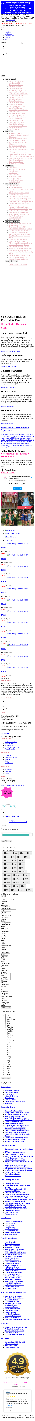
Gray (8, 1070)
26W (26, 879)
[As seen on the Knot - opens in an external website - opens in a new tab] (7, 799)
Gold (8, 1065)
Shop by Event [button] (5, 1087)
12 (7, 861)
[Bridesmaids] (8, 905)
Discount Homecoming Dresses (15, 1141)
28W (8, 883)
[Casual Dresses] (8, 907)
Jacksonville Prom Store (12, 747)
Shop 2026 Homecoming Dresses (11, 351)
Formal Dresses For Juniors (14, 1222)
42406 (3, 547)
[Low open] (6, 935)
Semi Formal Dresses (11, 1229)
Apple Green (11, 1019)
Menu (3, 75)
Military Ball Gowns (11, 1096)
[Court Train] (5, 970)
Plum (8, 1053)
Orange (9, 1057)
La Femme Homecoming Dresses (15, 1127)
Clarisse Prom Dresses (12, 1260)
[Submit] (22, 43)
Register (7, 37)
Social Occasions (10, 1227)
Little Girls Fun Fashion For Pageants (17, 1203)
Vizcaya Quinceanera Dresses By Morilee (18, 1169)
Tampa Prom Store (10, 749)
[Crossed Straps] (6, 931)
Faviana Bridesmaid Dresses (14, 1329)
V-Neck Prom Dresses (12, 1317)
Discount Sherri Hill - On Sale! (15, 1342)
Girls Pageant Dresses (12, 1183)
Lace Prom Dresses (11, 1305)
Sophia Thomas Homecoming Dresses (17, 1130)
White (8, 1074)
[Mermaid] (5, 986)
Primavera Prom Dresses (13, 1279)
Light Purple (10, 1041)
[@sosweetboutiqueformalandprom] (5, 478)
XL (21, 890)
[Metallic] (3, 940)
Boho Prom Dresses (11, 1300)
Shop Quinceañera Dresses (9, 387)
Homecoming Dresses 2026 (13, 1111)
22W (8, 879)
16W (8, 875)
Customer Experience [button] (12, 816)
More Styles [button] (5, 1338)
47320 (3, 660)
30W (17, 883)
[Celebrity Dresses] (7, 923)
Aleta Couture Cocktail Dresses (15, 1116)
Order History (9, 771)
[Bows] (5, 951)
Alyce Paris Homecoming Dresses (16, 1118)
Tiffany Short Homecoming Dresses (16, 1137)
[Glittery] (3, 939)
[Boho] (6, 914)
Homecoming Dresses (12, 1090)
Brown (9, 1067)
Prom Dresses (9, 1098)
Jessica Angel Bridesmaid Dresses (16, 1327)
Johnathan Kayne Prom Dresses (15, 1269)
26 (15, 868)
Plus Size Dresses (10, 1288)
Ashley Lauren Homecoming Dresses (17, 1113)
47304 (3, 649)
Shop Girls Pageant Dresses (9, 366)
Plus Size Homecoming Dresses (15, 1139)
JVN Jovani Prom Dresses (13, 1272)
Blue (8, 1033)
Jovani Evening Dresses (12, 1232)
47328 (3, 671)
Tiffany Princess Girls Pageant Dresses (17, 1194)
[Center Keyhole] (7, 924)
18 (7, 864)
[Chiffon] (4, 958)
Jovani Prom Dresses (11, 1270)
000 (7, 853)
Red (8, 1055)
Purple (9, 1037)
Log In (7, 39)
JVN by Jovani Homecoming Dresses (17, 1125)
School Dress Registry (12, 1344)
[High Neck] (5, 977)
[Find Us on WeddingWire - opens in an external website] (8, 807)
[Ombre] (3, 944)
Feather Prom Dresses (12, 1301)
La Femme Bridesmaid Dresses (15, 1334)
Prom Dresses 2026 (11, 1242)
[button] (10, 79)
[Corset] (7, 926)
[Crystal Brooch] (5, 953)
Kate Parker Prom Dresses (13, 1265)
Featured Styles (9, 540)
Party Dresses (9, 1225)
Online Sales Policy (11, 757)
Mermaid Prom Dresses (12, 1308)
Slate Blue (10, 1031)
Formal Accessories (11, 1214)
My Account (8, 34)
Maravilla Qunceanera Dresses (15, 1160)
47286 (3, 615)
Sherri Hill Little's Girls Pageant (15, 1207)
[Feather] (4, 960)
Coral (8, 1059)
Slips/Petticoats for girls (12, 1210)
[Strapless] (6, 1005)
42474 (3, 581)
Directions (8, 759)
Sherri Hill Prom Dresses (13, 1283)
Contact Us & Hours (11, 742)
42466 (3, 570)
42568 (3, 604)
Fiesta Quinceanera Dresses (14, 1154)
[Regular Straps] (6, 1002)
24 (7, 868)
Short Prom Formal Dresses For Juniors (18, 1319)
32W (26, 883)
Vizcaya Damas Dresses (12, 1174)
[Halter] (5, 976)
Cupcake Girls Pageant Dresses (15, 1192)
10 (27, 857)
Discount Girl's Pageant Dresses (15, 1201)
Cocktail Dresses (10, 1312)
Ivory (8, 1061)
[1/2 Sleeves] (7, 992)
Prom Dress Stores (11, 1345)
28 (22, 868)
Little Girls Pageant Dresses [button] (10, 1180)
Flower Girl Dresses (11, 1212)
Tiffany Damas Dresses (12, 1172)
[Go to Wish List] (3, 27)
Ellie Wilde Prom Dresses (13, 1261)
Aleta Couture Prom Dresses (14, 1249)
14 (15, 861)
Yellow (9, 1015)
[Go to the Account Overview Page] (1, 29)
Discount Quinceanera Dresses (15, 1152)
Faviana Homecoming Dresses (14, 1121)
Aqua (8, 1025)
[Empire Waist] (5, 984)
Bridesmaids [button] (5, 1323)
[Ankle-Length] (5, 965)
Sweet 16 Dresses (10, 1099)
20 (15, 864)
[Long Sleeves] (7, 995)
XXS (8, 886)
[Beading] (5, 949)
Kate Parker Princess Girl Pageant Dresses (19, 1200)
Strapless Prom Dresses (12, 1314)
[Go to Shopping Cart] (1, 27)
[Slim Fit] (5, 988)
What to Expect (9, 745)
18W (17, 875)
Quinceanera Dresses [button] (8, 1145)
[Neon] (3, 942)
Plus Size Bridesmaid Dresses (14, 1331)
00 (16, 853)
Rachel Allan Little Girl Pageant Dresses (18, 1198)
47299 (3, 638)
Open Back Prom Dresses (13, 1296)
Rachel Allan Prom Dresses (14, 1281)
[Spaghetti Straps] (6, 1004)
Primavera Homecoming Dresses (15, 1129)
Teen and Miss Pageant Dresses (15, 1101)
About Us (8, 756)
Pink (8, 1045)
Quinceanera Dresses (11, 1092)
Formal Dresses (10, 1223)
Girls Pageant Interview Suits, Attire (16, 1208)
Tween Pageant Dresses (12, 1191)
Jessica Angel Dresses (12, 1267)
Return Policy (9, 743)
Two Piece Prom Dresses (13, 1316)
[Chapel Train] (5, 968)
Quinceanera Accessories (13, 1176)
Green (8, 1021)
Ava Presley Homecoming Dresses (16, 1114)
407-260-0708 (10, 20)
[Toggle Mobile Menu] (1, 809)
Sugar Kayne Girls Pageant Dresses (16, 1196)
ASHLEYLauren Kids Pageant (15, 1205)
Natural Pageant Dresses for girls (15, 1189)
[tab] (19, 816)
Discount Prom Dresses (12, 1244)
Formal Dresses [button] (6, 1218)
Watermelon (10, 1051)
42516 (3, 592)
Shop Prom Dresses (7, 423)
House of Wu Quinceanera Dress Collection (19, 1156)
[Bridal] (8, 903)
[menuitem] (19, 32)
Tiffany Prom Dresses (12, 1286)
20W (26, 875)
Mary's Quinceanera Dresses (14, 1158)
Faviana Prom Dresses (12, 1263)
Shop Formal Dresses (7, 406)
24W (17, 879)
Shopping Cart (9, 35)
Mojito (9, 1017)
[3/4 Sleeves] (7, 993)
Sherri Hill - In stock (11, 1332)
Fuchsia (9, 1049)
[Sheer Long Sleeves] (7, 997)
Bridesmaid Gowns (11, 1234)
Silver (8, 1072)
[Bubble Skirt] (7, 921)
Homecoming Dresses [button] (8, 1107)
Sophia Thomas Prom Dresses (14, 1285)
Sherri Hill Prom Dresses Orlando (16, 1132)
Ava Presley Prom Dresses (13, 1254)
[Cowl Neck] (5, 974)
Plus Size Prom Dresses (12, 1278)
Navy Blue (10, 1035)
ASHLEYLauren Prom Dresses (15, 1253)
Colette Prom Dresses (12, 1258)
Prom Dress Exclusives (12, 1245)
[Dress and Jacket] (6, 916)
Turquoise (10, 1027)
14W (23, 872)
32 (15, 872)
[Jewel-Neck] (5, 979)
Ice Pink (9, 1043)
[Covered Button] (6, 930)
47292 (3, 626)
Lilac (8, 1039)
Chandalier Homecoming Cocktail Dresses (18, 1120)
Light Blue (10, 1029)
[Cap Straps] (6, 1000)
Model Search (9, 763)
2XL (29, 890)
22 (22, 864)
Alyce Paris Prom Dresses (13, 1251)
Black (8, 1068)
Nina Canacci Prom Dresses (14, 1276)
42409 (3, 559)
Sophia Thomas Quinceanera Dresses (17, 1167)
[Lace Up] (6, 933)
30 (7, 872)
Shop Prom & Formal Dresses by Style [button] (13, 1292)
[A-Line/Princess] (5, 983)
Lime (8, 1023)
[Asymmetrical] (5, 967)
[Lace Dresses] (6, 917)
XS (16, 886)
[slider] (31, 834)
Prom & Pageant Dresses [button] (9, 1238)
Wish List (7, 32)
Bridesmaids (9, 1103)
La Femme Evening (11, 1230)
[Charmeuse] (4, 956)
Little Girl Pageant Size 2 (12, 1347)
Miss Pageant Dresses (12, 1247)
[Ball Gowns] (6, 912)
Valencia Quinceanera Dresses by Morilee (18, 1170)
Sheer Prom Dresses (11, 1310)
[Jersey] (4, 961)
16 (22, 861)
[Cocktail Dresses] (8, 908)
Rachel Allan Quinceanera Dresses (16, 1165)
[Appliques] (5, 947)
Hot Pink (9, 1047)
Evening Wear (9, 1094)
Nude (8, 1063)
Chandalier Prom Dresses (13, 1256)
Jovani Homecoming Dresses (14, 1123)
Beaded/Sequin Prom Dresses (14, 1298)
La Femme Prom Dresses (13, 1274)
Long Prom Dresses (11, 1307)
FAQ (6, 761)
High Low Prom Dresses (13, 1303)
